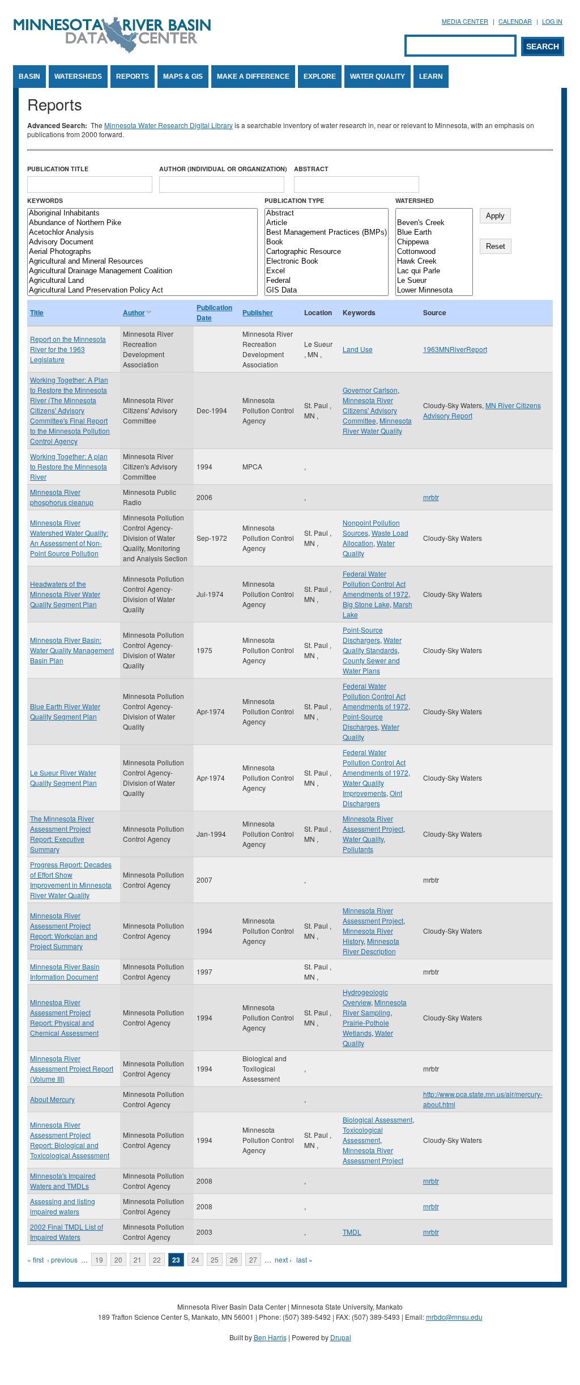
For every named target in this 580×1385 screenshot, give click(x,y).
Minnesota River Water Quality (377, 425)
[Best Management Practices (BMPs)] (326, 233)
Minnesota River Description (371, 946)
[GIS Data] (326, 290)
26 (234, 1259)
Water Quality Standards (372, 645)
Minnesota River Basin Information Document (65, 971)
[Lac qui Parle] (434, 271)
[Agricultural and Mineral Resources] (142, 261)
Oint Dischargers (372, 798)
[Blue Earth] (434, 233)
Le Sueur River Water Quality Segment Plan (63, 777)
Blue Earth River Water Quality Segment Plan (65, 711)
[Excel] (326, 271)
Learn (431, 77)
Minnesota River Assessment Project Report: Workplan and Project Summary (63, 930)
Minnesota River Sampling (375, 1007)
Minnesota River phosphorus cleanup (61, 497)
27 (253, 1259)
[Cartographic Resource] (326, 252)
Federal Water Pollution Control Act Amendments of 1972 (375, 584)
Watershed (414, 200)
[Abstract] (326, 213)
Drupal (340, 1337)
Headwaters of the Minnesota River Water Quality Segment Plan (65, 594)
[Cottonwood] (434, 252)
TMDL (352, 1231)
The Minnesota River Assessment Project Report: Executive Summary (62, 834)
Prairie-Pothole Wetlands (366, 1027)
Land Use (358, 349)
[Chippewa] (434, 242)
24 (195, 1259)
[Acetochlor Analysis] (142, 233)
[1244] (434, 213)
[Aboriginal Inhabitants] (142, 213)
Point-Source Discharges (363, 721)
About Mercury (52, 1099)
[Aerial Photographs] (142, 252)
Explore (320, 77)
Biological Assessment (377, 1119)
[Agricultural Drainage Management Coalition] (142, 271)
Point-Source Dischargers (363, 635)
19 (99, 1259)
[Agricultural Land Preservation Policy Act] (142, 290)
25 (215, 1259)
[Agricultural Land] (142, 281)
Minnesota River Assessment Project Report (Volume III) (71, 1068)
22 (157, 1259)
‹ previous (62, 1259)
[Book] (326, 242)
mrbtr (431, 497)
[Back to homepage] (112, 50)
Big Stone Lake (366, 604)
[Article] (326, 223)
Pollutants (358, 849)
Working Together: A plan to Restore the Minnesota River (69, 466)
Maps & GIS (183, 77)
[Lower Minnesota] (434, 290)
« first (35, 1259)
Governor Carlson (370, 390)
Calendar (515, 21)
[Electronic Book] (326, 261)
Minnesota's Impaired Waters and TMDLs (63, 1181)
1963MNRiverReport (455, 349)
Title (37, 312)
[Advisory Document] (142, 242)
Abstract (311, 168)
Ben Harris (270, 1337)
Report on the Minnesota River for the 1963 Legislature (68, 349)
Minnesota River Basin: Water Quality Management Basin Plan (72, 650)
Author (134, 312)
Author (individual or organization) (223, 168)
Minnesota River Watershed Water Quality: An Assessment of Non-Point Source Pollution (69, 538)
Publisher (257, 312)
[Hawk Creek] (434, 261)
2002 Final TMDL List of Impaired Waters (66, 1232)
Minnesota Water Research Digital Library (168, 125)
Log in (552, 21)
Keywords (45, 200)
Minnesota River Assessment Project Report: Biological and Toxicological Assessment (69, 1140)
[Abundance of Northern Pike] (142, 223)
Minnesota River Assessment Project (373, 823)
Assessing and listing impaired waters (62, 1206)
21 (138, 1259)
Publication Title (57, 168)
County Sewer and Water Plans (371, 665)
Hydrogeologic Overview (365, 997)
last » (304, 1259)
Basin (29, 77)
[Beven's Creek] (434, 223)
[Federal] (326, 281)
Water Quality (377, 77)
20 (118, 1259)
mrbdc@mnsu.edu (454, 1317)
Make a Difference (253, 77)
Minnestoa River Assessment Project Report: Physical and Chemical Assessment (64, 1017)
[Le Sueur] (434, 281)
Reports (132, 77)
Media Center (465, 21)
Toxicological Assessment (363, 1135)
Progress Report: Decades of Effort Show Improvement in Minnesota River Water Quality (71, 879)
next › (283, 1259)
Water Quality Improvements (364, 788)
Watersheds (78, 77)
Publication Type (294, 200)
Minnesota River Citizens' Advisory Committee (370, 410)
